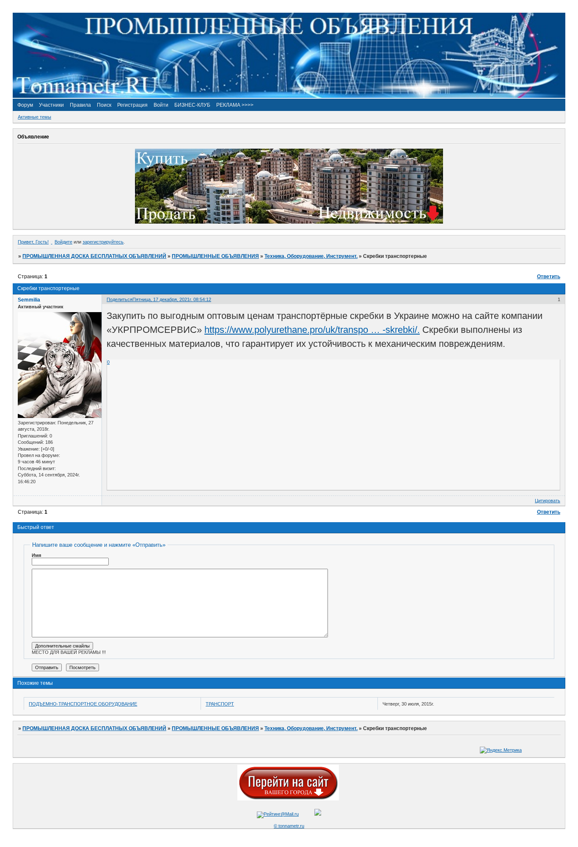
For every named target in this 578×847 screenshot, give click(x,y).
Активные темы (34, 116)
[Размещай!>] (289, 221)
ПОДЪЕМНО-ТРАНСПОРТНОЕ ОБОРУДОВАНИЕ (83, 703)
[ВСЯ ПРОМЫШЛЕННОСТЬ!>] (289, 96)
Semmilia (29, 300)
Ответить (548, 277)
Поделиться (119, 299)
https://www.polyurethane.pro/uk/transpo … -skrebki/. (312, 329)
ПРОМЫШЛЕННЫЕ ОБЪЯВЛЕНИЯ (215, 256)
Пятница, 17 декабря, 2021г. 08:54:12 (171, 299)
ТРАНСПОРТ (220, 703)
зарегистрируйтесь (103, 241)
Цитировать (547, 500)
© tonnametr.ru (289, 825)
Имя (36, 555)
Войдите (63, 241)
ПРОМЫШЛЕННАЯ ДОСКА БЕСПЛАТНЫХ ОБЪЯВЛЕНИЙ (94, 256)
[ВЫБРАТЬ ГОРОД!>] (288, 798)
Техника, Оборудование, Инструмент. (311, 256)
